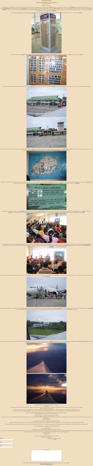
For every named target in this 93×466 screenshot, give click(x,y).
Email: (1, 442)
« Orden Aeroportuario (40, 2)
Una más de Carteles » (52, 2)
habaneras (10, 212)
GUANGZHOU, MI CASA (46, 0)
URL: (1, 445)
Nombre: (1, 438)
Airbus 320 (48, 276)
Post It (81, 54)
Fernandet (40, 426)
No (56, 439)
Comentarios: (46, 449)
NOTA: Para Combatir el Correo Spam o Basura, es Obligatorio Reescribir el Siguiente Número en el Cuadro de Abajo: (46, 462)
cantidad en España (56, 150)
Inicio (46, 2)
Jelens (40, 415)
